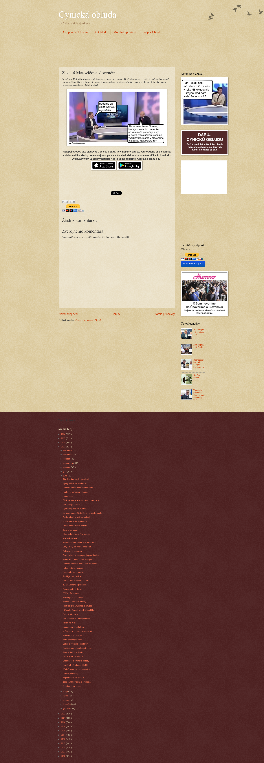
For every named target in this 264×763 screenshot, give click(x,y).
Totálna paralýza (70, 530)
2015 (63, 743)
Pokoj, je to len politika (73, 568)
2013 (63, 752)
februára (67, 704)
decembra (68, 450)
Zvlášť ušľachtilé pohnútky (74, 585)
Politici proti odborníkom (73, 597)
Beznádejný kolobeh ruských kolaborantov (199, 363)
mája (65, 691)
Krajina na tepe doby (72, 589)
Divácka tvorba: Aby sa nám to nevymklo (81, 500)
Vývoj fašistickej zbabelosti (75, 483)
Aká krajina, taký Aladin (198, 346)
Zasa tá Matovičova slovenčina (76, 682)
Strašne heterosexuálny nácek (76, 534)
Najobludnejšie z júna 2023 (74, 678)
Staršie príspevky (164, 314)
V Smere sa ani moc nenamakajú (77, 631)
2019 (63, 726)
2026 (63, 434)
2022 (63, 714)
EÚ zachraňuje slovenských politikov (79, 610)
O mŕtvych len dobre (72, 686)
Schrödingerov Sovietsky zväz (199, 331)
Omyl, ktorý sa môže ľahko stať (77, 547)
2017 (63, 735)
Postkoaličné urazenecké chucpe (77, 606)
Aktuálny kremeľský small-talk (76, 479)
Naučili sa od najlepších (73, 635)
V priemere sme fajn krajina (75, 521)
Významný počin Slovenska (75, 509)
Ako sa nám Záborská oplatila (76, 580)
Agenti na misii (69, 623)
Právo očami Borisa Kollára (75, 526)
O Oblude (101, 32)
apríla (66, 696)
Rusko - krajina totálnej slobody (77, 517)
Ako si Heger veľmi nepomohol (76, 618)
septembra (68, 463)
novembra (68, 454)
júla (65, 471)
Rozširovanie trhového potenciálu (77, 648)
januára (66, 708)
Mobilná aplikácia (125, 32)
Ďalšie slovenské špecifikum (75, 644)
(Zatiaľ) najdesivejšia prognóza (76, 669)
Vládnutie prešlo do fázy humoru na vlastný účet (198, 395)
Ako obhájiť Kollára (71, 504)
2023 (63, 447)
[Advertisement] (114, 50)
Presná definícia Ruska (73, 652)
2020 (63, 722)
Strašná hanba (196, 376)
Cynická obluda (88, 14)
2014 (63, 748)
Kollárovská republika (72, 551)
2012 (63, 756)
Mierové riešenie (70, 538)
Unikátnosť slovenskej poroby (76, 661)
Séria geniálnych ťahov (73, 640)
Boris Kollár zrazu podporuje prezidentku (81, 555)
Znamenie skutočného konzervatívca (79, 542)
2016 (63, 739)
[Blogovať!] (66, 201)
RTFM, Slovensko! (71, 593)
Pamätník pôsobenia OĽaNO (75, 665)
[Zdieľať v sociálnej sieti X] (70, 201)
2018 (63, 731)
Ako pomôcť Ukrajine (75, 32)
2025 (63, 438)
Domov (116, 314)
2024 (63, 442)
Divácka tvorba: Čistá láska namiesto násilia (82, 513)
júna (65, 476)
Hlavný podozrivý (70, 673)
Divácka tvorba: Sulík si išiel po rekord (80, 564)
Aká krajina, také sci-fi (73, 656)
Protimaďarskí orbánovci (73, 572)
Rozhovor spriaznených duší (75, 492)
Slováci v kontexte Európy (74, 602)
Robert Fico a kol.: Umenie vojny (77, 559)
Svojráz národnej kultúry (73, 627)
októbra (67, 459)
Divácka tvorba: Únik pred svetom (78, 488)
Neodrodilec (68, 496)
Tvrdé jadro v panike (72, 576)
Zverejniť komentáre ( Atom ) (88, 320)
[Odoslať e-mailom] (63, 201)
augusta (67, 467)
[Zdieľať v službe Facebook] (73, 201)
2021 (63, 718)
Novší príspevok (68, 314)
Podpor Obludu (151, 32)
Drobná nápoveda (70, 614)
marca (66, 700)
